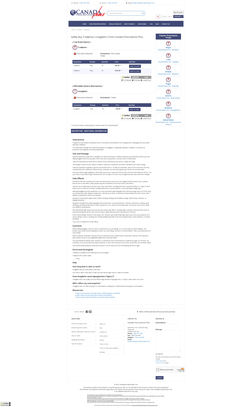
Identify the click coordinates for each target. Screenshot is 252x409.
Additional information (95, 131)
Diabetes (79, 30)
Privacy (102, 340)
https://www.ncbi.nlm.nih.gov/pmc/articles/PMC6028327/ (94, 295)
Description (77, 131)
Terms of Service (160, 363)
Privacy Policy (159, 361)
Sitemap (102, 352)
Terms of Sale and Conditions (109, 348)
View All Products (115, 24)
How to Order (129, 24)
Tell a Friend (103, 336)
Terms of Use (104, 344)
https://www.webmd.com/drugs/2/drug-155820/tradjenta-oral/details (98, 293)
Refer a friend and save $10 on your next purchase (157, 312)
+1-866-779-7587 (83, 3)
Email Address (161, 323)
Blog (157, 24)
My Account (178, 12)
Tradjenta (87, 30)
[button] (5, 404)
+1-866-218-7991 (112, 3)
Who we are (142, 24)
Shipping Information (78, 340)
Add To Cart (135, 66)
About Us (102, 324)
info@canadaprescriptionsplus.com (143, 3)
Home (84, 24)
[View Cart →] (158, 16)
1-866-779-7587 (138, 333)
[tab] (77, 131)
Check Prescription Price (97, 24)
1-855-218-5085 (139, 337)
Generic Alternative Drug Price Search (83, 332)
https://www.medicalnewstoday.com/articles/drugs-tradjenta (95, 297)
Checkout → (178, 16)
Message (159, 329)
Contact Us (166, 24)
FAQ (151, 24)
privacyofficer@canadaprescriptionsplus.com (145, 405)
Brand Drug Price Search (79, 328)
